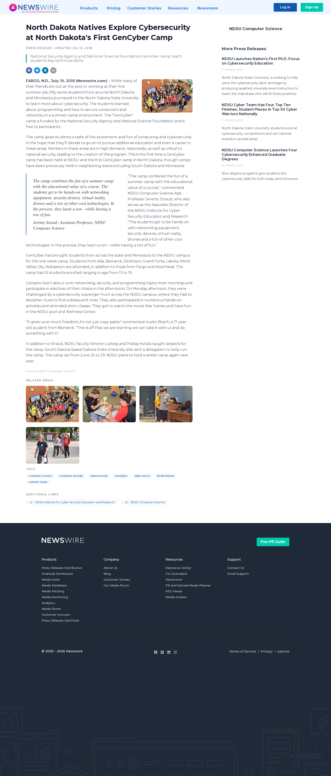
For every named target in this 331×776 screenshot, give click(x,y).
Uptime (283, 651)
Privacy (267, 651)
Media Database (54, 585)
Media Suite (51, 579)
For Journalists (176, 573)
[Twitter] (162, 652)
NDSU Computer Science (147, 502)
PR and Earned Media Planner (188, 585)
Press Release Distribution (62, 568)
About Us (111, 568)
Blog (107, 573)
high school (142, 475)
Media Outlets (176, 597)
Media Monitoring (55, 597)
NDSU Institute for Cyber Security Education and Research (75, 502)
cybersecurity (99, 475)
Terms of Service (242, 651)
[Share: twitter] (37, 70)
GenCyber (121, 475)
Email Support (238, 573)
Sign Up (311, 7)
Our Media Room (116, 585)
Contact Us (235, 568)
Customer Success (56, 614)
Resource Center (178, 568)
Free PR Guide (273, 542)
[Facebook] (155, 652)
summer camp (38, 482)
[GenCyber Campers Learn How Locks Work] (109, 403)
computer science (40, 475)
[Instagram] (175, 652)
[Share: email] (53, 70)
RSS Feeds (174, 591)
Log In (285, 7)
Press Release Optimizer (60, 620)
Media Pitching (53, 591)
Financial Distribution (57, 573)
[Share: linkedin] (45, 70)
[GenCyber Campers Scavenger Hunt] (52, 445)
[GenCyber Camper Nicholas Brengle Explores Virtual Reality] (166, 403)
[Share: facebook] (29, 70)
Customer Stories (117, 579)
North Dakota (165, 475)
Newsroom (174, 579)
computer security (71, 475)
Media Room (51, 609)
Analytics (48, 603)
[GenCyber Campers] (167, 96)
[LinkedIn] (168, 652)
